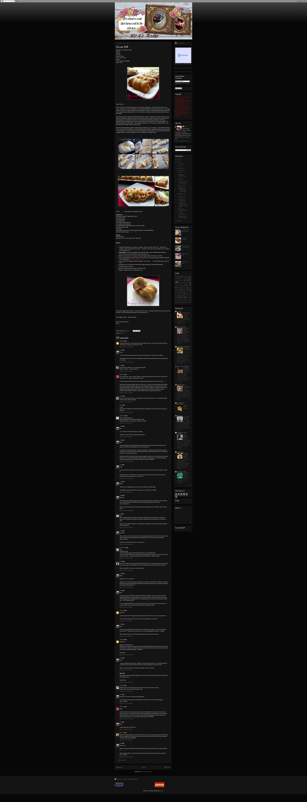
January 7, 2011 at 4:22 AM (126, 740)
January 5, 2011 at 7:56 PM (126, 636)
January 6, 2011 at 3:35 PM (126, 691)
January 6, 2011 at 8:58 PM (126, 703)
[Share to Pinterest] (139, 331)
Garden (185, 287)
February (180, 168)
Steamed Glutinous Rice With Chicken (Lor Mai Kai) (182, 189)
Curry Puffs (181, 180)
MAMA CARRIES (185, 435)
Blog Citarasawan (181, 327)
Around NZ (178, 276)
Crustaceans (177, 286)
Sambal (176, 299)
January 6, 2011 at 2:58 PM (126, 682)
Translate (187, 83)
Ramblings (180, 298)
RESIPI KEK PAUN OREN (186, 368)
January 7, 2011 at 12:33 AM (126, 718)
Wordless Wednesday (184, 302)
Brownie (177, 280)
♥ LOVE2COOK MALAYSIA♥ (180, 403)
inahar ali (122, 732)
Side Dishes (182, 299)
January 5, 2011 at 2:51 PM (126, 558)
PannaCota (187, 294)
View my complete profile (181, 141)
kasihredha (122, 415)
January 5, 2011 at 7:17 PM (126, 621)
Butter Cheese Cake (181, 194)
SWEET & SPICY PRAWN (186, 386)
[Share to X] (136, 331)
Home (143, 767)
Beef (176, 278)
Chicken (187, 282)
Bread (121, 333)
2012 (178, 159)
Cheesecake (181, 282)
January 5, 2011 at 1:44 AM (126, 401)
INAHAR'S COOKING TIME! (183, 347)
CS (120, 514)
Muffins (182, 292)
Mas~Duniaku (180, 452)
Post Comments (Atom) (146, 771)
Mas (121, 365)
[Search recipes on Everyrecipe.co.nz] (179, 43)
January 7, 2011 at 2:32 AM (126, 729)
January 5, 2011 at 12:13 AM (126, 347)
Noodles (176, 294)
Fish (181, 287)
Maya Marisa (123, 547)
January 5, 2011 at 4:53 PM (126, 607)
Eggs (178, 287)
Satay (179, 172)
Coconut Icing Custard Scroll (185, 246)
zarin (121, 396)
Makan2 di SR (186, 313)
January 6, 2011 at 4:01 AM (126, 654)
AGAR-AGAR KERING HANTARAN (186, 330)
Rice (188, 297)
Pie (181, 296)
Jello (190, 287)
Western (177, 302)
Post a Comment (122, 760)
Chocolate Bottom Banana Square (182, 216)
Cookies (185, 284)
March (180, 166)
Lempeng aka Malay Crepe (181, 200)
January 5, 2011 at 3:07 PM (126, 570)
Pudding (189, 296)
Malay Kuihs (185, 291)
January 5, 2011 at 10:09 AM (126, 510)
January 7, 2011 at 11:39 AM (126, 757)
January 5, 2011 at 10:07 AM (126, 492)
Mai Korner (180, 415)
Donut (189, 286)
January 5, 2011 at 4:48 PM (126, 587)
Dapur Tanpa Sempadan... (183, 366)
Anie (121, 350)
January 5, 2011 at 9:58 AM (126, 437)
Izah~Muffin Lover (181, 472)
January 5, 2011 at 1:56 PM (126, 544)
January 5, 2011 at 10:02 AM (126, 461)
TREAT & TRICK (181, 385)
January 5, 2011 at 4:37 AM (126, 423)
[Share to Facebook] (138, 331)
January (180, 171)
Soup (188, 299)
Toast (176, 301)
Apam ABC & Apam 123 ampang (186, 474)
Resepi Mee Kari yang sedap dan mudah (185, 455)
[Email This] (133, 331)
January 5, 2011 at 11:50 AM (126, 527)
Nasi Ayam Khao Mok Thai (186, 348)
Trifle (181, 301)
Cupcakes (184, 286)
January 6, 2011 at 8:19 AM (126, 670)
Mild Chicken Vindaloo (185, 238)
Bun (124, 333)
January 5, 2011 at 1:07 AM (126, 371)
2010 (178, 221)
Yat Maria (122, 374)
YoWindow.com (178, 63)
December (181, 164)
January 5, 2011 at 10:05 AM (126, 478)
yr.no (190, 63)
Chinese (177, 284)
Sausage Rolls (181, 214)
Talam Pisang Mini (185, 254)
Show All (189, 485)
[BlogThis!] (135, 331)
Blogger (162, 790)
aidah (121, 405)
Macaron (184, 289)
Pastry (176, 296)
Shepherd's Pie (181, 197)
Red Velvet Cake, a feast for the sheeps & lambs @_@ (182, 205)
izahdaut (122, 685)
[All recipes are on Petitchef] (159, 786)
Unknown (122, 341)
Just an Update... (182, 185)
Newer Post (119, 767)
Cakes (188, 280)
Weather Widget (183, 55)
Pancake (181, 294)
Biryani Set (182, 278)
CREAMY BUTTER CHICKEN (185, 407)
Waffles (187, 301)
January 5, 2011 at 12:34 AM (126, 362)
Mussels (188, 292)
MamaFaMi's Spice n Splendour (182, 433)
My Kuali (179, 311)
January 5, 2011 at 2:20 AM (126, 412)
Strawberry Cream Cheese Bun (182, 176)
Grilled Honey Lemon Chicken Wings (182, 210)
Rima (121, 561)
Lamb (178, 289)
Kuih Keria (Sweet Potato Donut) (182, 182)
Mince (176, 292)
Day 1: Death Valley (186, 417)
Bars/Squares (186, 276)
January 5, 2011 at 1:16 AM (126, 392)
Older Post (167, 767)
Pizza (185, 296)
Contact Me (178, 88)
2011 (178, 162)
